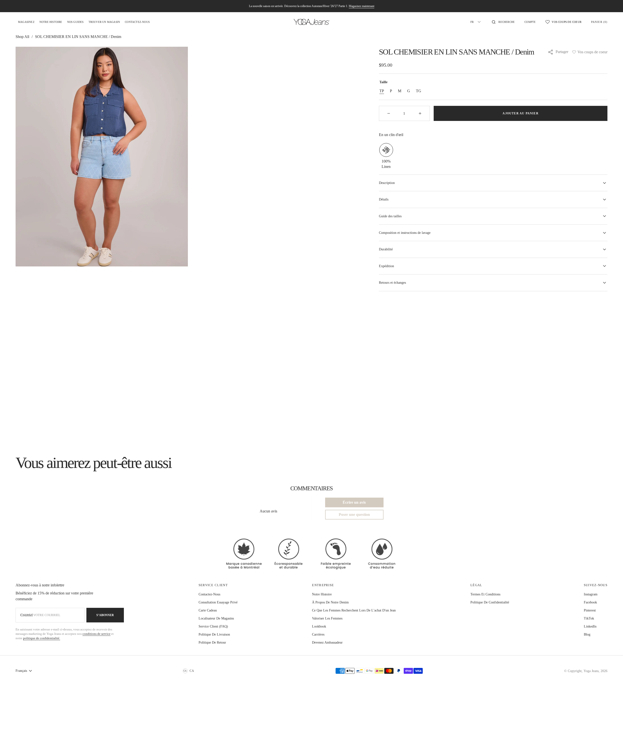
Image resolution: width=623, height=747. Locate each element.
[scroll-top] (611, 735)
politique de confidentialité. (41, 638)
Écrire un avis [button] (354, 502)
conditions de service (96, 634)
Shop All (22, 37)
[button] (503, 22)
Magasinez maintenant (361, 6)
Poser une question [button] (354, 514)
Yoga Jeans (591, 671)
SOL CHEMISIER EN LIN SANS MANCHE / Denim (78, 37)
